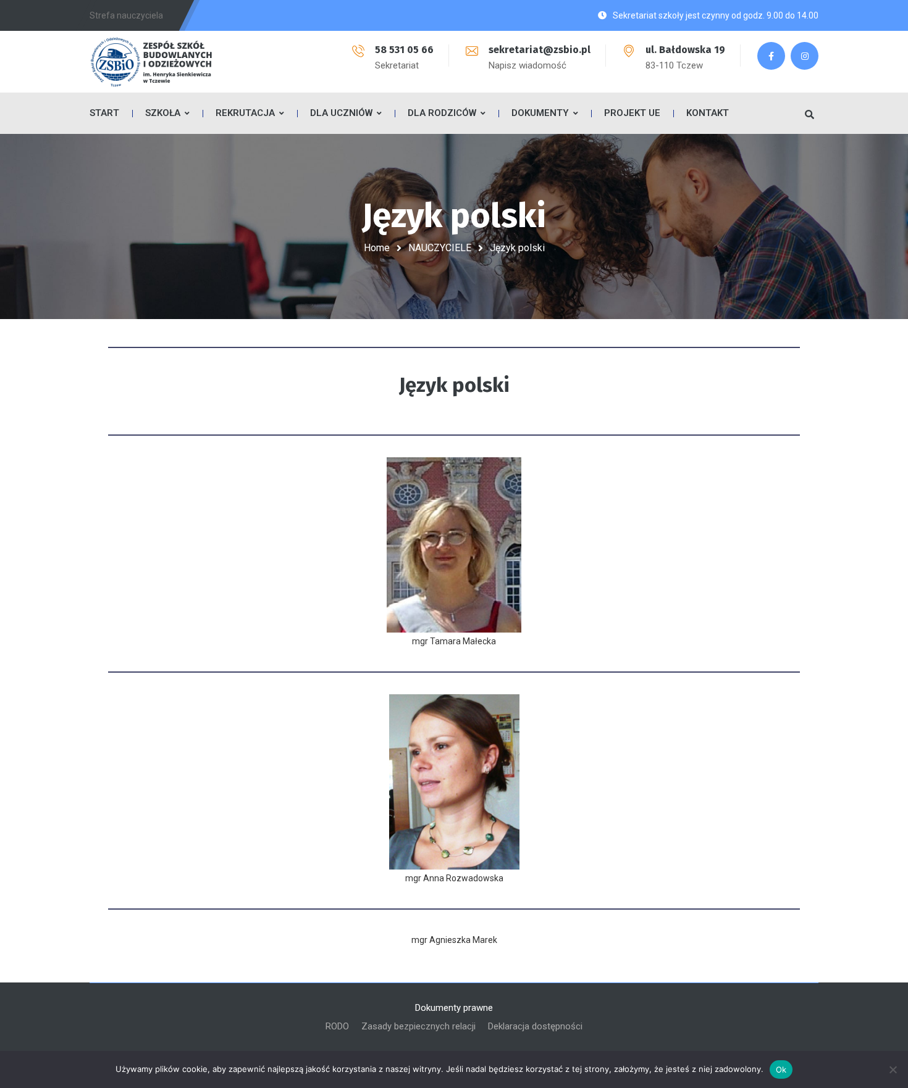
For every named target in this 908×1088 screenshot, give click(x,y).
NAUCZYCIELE (439, 248)
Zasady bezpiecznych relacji (418, 1026)
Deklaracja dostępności (535, 1026)
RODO (337, 1026)
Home (377, 248)
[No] (892, 1069)
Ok (781, 1069)
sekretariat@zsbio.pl (540, 50)
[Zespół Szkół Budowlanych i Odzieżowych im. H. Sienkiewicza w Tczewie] (151, 62)
